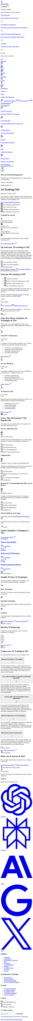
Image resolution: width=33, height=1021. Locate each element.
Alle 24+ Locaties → (9, 994)
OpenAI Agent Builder (10, 980)
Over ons (3, 164)
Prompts (6, 966)
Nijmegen (23, 516)
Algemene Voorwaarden (11, 1019)
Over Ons (6, 969)
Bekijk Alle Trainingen (23, 765)
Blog (5, 962)
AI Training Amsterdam (10, 993)
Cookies (20, 1019)
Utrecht (28, 516)
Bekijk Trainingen (15, 202)
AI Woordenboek (8, 965)
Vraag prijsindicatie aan (7, 166)
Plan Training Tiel (5, 202)
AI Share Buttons (8, 968)
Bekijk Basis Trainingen (7, 621)
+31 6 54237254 (7, 305)
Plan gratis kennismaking (24, 269)
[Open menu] (2, 168)
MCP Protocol (8, 977)
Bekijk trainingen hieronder (8, 269)
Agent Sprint (7, 958)
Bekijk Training (5, 356)
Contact (8, 164)
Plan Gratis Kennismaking (8, 243)
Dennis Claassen (17, 294)
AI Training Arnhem (9, 990)
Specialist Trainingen (21, 621)
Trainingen (3, 6)
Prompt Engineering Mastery (11, 982)
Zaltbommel (17, 516)
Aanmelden (20, 1013)
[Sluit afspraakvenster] (2, 170)
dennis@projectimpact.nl (21, 305)
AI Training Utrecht (9, 991)
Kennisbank (4, 106)
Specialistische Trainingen (11, 960)
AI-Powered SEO (9, 979)
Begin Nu (3, 778)
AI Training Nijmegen (10, 988)
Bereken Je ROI (5, 645)
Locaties (6, 185)
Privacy (3, 1019)
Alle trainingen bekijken (7, 537)
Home (2, 185)
